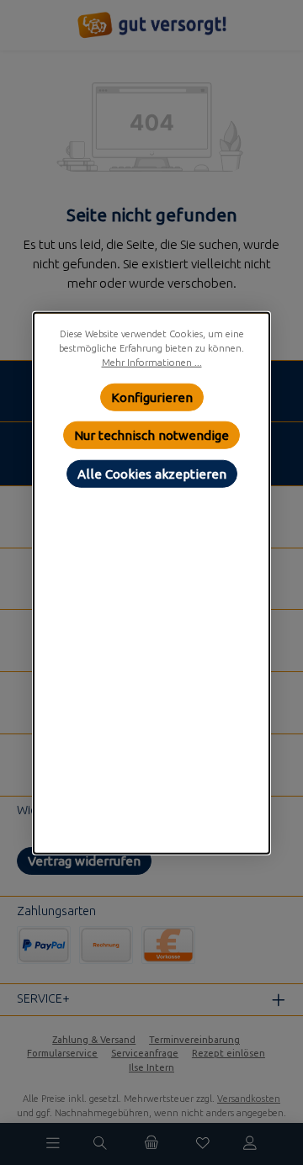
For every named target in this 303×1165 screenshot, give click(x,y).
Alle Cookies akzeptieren (151, 473)
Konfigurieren (152, 396)
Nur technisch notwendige (151, 434)
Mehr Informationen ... (152, 362)
